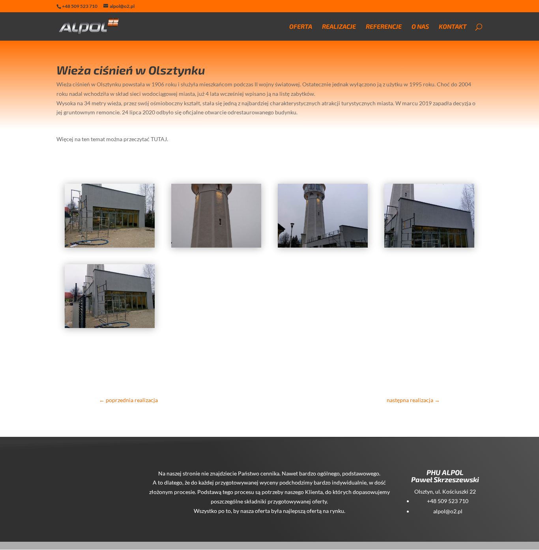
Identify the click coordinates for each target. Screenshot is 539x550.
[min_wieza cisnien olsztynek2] (110, 247)
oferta (300, 27)
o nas (420, 27)
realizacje (339, 27)
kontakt (453, 27)
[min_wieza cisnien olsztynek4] (429, 247)
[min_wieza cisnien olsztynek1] (216, 247)
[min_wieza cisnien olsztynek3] (110, 327)
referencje (384, 27)
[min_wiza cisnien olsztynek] (323, 247)
